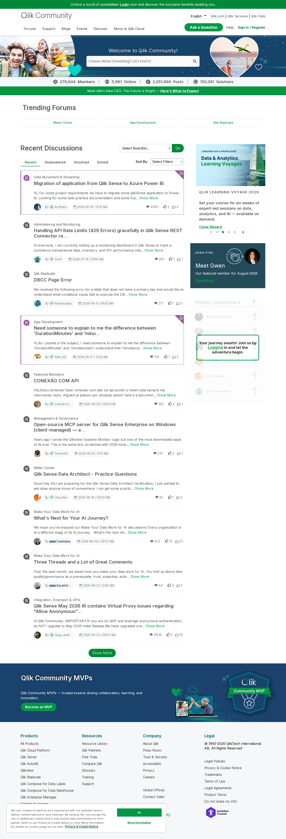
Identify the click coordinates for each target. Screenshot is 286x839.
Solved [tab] (102, 162)
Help (230, 27)
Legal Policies (214, 761)
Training (88, 777)
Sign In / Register (251, 27)
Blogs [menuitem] (66, 29)
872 (157, 541)
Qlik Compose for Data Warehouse (47, 790)
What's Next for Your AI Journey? (71, 518)
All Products (30, 743)
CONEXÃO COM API (56, 380)
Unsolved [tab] (81, 162)
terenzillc (61, 453)
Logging (215, 347)
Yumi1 (58, 259)
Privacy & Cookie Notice (223, 768)
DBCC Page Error (53, 280)
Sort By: (142, 161)
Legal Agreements (218, 788)
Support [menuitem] (48, 29)
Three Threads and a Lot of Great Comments (83, 562)
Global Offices (154, 790)
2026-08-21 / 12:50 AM (98, 585)
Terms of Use (214, 781)
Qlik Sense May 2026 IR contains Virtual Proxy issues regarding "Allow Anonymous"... (104, 608)
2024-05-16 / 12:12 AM (92, 207)
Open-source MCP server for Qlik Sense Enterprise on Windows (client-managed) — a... (105, 427)
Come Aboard (204, 227)
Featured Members (49, 374)
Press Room (152, 750)
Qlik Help (258, 16)
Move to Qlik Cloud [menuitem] (129, 29)
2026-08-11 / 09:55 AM (97, 303)
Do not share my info (221, 801)
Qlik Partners (91, 750)
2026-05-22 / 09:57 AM (99, 635)
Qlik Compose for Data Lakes (43, 784)
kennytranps (63, 303)
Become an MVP (38, 707)
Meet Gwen (210, 265)
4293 (154, 207)
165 (161, 404)
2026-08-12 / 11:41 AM (93, 453)
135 (156, 357)
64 (160, 585)
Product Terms (215, 795)
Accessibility (152, 764)
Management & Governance (56, 418)
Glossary (88, 770)
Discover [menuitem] (101, 29)
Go (177, 148)
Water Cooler (62, 122)
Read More (205, 281)
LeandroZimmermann (69, 404)
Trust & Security (155, 757)
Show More (148, 198)
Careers (149, 777)
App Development (143, 122)
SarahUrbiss (65, 585)
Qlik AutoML (30, 764)
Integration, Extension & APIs (57, 600)
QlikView (27, 770)
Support (88, 784)
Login (124, 4)
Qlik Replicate (223, 122)
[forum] (26, 178)
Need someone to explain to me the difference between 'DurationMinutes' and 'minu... (95, 330)
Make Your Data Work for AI (57, 512)
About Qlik (150, 743)
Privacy (148, 770)
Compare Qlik (92, 764)
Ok (139, 812)
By (56, 207)
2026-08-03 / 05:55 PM (99, 404)
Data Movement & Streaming (56, 177)
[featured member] (252, 256)
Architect (61, 207)
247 (160, 453)
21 (181, 541)
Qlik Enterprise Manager (39, 797)
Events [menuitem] (82, 29)
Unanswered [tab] (55, 162)
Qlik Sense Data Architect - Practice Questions (85, 474)
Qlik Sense (29, 757)
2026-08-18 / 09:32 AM (94, 497)
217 (160, 303)
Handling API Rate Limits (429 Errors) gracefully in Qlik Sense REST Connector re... (108, 233)
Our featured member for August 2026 (227, 273)
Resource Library (95, 743)
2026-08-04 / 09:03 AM (97, 541)
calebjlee (63, 541)
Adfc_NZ (60, 357)
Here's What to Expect (179, 91)
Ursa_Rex (61, 497)
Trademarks (213, 774)
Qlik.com (217, 16)
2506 (158, 635)
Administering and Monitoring (57, 224)
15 (181, 635)
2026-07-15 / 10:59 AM (87, 259)
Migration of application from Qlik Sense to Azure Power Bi (99, 183)
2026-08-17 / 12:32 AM (92, 357)
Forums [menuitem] (30, 29)
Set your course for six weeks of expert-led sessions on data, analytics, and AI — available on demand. (223, 211)
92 (161, 497)
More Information (139, 822)
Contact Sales (154, 797)
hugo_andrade (65, 635)
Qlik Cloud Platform (35, 750)
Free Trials (89, 757)
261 (161, 259)
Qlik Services (237, 16)
